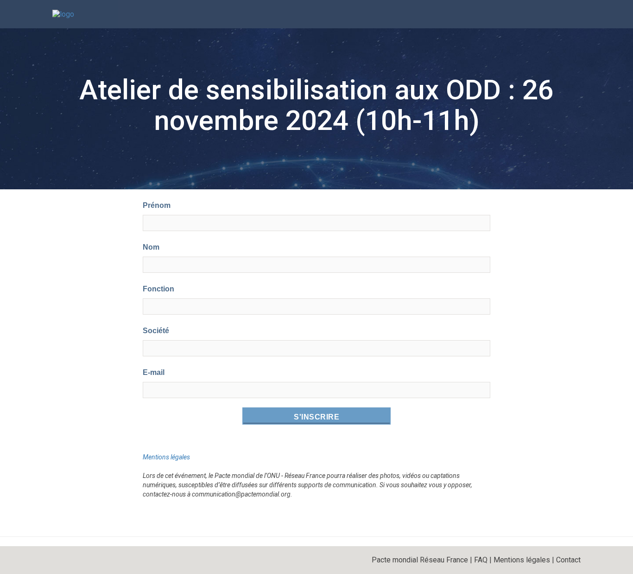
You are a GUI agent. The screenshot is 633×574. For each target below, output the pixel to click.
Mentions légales (166, 457)
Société (156, 331)
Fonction (158, 289)
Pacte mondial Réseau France (420, 559)
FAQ (480, 559)
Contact (568, 559)
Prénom (157, 205)
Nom (151, 247)
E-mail (154, 372)
